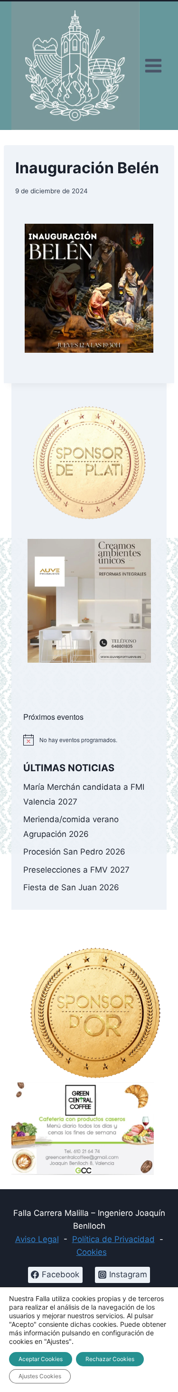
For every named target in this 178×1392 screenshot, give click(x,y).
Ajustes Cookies (40, 1376)
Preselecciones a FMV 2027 (76, 870)
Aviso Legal (37, 1239)
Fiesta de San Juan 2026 (71, 887)
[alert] (89, 740)
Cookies (91, 1252)
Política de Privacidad (113, 1239)
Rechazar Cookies (109, 1358)
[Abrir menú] (153, 66)
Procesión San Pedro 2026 (74, 851)
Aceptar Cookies (41, 1358)
